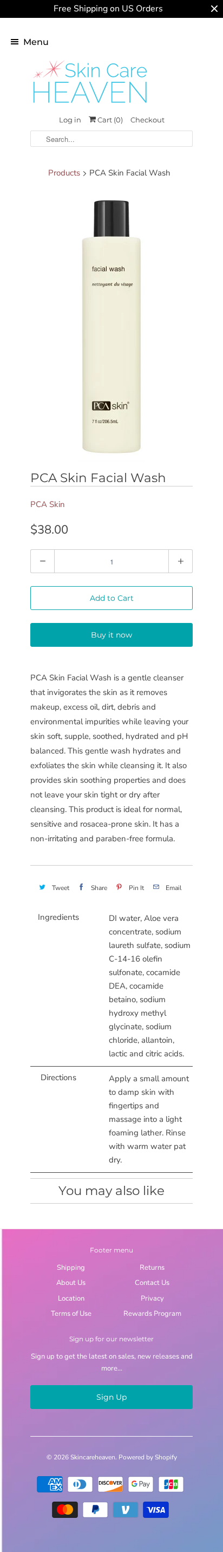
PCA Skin (47, 504)
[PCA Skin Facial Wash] (111, 326)
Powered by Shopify (148, 1457)
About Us (71, 1283)
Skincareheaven (92, 1457)
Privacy (152, 1298)
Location (71, 1298)
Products (64, 172)
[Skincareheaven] (89, 104)
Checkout (147, 119)
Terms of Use (71, 1314)
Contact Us (152, 1283)
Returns (152, 1267)
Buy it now (111, 635)
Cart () (109, 119)
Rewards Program (152, 1314)
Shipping (71, 1267)
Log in (70, 119)
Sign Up (111, 1397)
